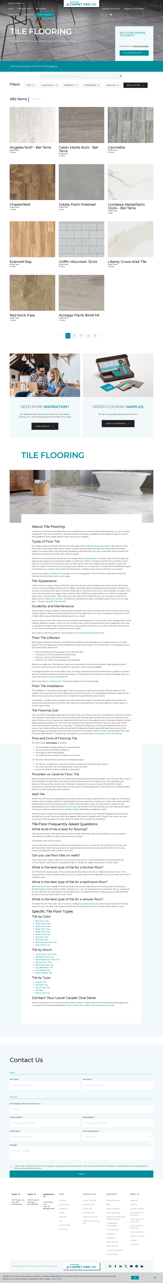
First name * (14, 1079)
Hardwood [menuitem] (63, 1209)
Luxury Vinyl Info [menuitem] (89, 1200)
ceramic (107, 546)
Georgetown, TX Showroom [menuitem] (136, 1214)
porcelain (95, 546)
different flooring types (60, 573)
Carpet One (14, 20)
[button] (102, 14)
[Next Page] (101, 335)
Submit (81, 1174)
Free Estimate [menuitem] (64, 1225)
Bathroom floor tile (40, 886)
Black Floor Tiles (42, 929)
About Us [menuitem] (134, 1200)
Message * (14, 1145)
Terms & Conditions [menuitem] (114, 1250)
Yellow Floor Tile (42, 945)
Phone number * (16, 1117)
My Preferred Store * (91, 1131)
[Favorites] (107, 14)
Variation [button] (111, 85)
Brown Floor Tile (42, 934)
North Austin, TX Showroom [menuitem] (137, 1220)
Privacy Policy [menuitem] (112, 1254)
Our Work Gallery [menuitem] (137, 1209)
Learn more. (56, 1279)
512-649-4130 (17, 1204)
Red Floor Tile (41, 940)
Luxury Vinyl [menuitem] (64, 1205)
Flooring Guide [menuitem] (112, 1230)
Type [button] (28, 85)
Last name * (87, 1079)
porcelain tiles (49, 620)
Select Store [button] (14, 3)
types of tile (60, 836)
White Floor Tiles (43, 926)
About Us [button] (29, 15)
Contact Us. (52, 66)
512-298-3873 (32, 1204)
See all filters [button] (134, 85)
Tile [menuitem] (60, 1221)
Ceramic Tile (40, 982)
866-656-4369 (48, 1209)
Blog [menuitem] (108, 1205)
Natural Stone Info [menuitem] (90, 1217)
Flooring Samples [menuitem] (114, 1213)
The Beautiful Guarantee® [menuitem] (112, 1224)
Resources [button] (41, 9)
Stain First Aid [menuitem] (112, 1242)
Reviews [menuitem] (133, 1240)
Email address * (89, 1117)
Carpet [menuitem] (62, 1213)
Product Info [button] (24, 9)
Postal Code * (15, 1131)
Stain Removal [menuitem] (112, 1246)
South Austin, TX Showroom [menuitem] (137, 1227)
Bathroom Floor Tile (44, 957)
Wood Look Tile (42, 988)
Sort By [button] (35, 99)
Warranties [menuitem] (111, 1234)
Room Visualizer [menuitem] (113, 1209)
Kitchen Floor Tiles (43, 962)
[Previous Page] (61, 335)
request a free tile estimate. (110, 733)
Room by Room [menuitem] (136, 1232)
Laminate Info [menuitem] (88, 1213)
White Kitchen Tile (43, 973)
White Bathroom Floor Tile (47, 960)
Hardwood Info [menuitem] (89, 1205)
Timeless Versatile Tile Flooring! (51, 601)
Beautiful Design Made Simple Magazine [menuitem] (116, 1218)
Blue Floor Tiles (42, 921)
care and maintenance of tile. (92, 633)
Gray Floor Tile (41, 937)
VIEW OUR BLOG (42, 426)
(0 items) (111, 14)
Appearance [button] (90, 85)
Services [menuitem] (133, 1205)
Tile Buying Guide (141, 46)
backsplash (92, 558)
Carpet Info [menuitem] (87, 1209)
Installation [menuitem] (111, 1238)
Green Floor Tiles (42, 924)
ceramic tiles (110, 611)
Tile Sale (39, 990)
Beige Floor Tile (42, 932)
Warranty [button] (69, 85)
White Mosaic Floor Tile (46, 942)
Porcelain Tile (41, 985)
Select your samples (116, 424)
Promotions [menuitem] (14, 15)
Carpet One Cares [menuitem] (137, 1236)
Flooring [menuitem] (62, 1200)
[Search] (120, 76)
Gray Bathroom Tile (44, 968)
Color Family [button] (47, 85)
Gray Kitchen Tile (42, 970)
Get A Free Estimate (132, 53)
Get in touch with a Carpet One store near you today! (90, 1005)
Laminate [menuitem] (63, 1217)
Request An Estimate (133, 9)
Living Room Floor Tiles (46, 954)
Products (26, 20)
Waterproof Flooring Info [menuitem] (91, 1222)
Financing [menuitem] (63, 1229)
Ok (135, 1278)
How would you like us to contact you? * (25, 1103)
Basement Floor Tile (44, 965)
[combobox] (79, 76)
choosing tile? (55, 681)
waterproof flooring (90, 904)
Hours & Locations (111, 9)
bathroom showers (68, 807)
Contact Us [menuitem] (134, 1244)
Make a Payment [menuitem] (45, 15)
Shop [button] (10, 9)
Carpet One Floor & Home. (30, 1266)
